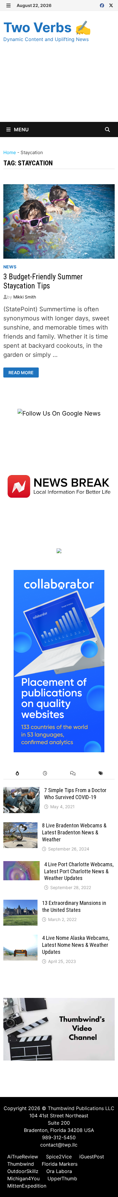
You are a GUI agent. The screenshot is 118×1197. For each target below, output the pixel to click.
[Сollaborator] (59, 660)
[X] (111, 5)
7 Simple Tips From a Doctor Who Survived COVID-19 (75, 793)
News (9, 266)
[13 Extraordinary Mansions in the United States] (20, 904)
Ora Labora (59, 1171)
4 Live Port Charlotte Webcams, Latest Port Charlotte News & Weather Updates (78, 871)
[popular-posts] (17, 773)
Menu (21, 129)
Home (9, 152)
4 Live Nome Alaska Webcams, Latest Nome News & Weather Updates (75, 945)
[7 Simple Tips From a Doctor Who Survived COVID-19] (21, 791)
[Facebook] (102, 5)
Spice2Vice (59, 1157)
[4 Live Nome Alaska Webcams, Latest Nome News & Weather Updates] (20, 939)
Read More (21, 372)
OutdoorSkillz (22, 1171)
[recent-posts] (45, 773)
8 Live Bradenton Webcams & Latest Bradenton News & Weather (74, 832)
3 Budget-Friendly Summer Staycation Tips (43, 281)
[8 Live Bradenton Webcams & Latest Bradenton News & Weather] (20, 826)
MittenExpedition (26, 1186)
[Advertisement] (59, 88)
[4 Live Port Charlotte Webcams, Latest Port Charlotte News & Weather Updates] (21, 865)
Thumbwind (20, 1164)
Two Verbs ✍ (47, 27)
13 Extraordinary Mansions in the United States (74, 906)
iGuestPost (91, 1157)
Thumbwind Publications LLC (81, 1108)
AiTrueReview (22, 1157)
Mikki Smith (24, 296)
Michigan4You (23, 1178)
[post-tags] (101, 773)
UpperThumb (62, 1178)
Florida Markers (59, 1164)
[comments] (73, 773)
